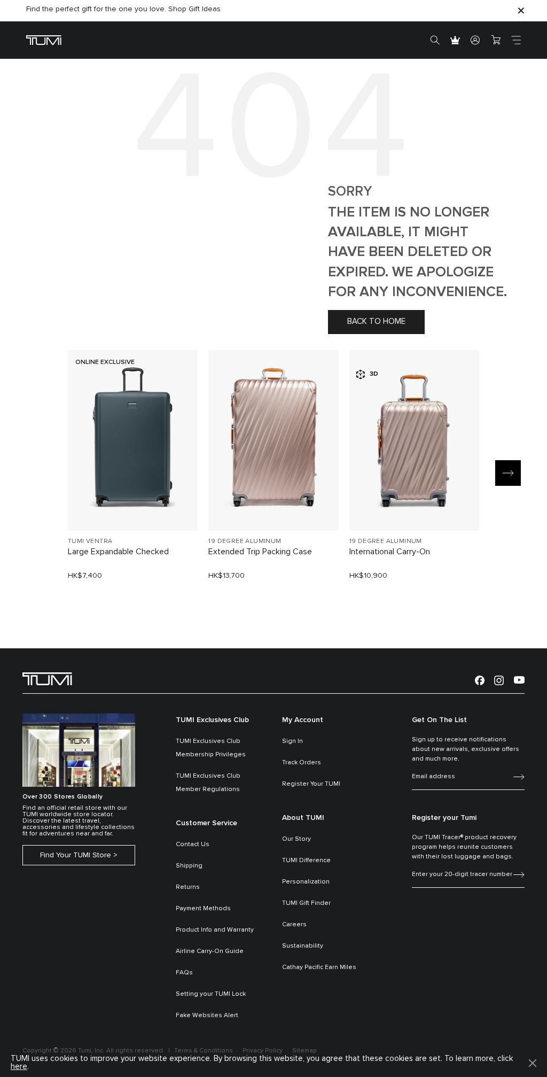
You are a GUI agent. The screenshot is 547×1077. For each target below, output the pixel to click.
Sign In (292, 741)
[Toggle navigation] (516, 40)
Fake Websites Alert (207, 1015)
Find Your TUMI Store (75, 855)
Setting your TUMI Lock (211, 994)
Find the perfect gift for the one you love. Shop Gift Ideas (123, 9)
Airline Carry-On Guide (210, 951)
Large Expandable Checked (118, 551)
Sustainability (302, 946)
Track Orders (301, 763)
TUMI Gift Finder (306, 903)
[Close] (520, 10)
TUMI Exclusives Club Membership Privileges (211, 748)
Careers (294, 924)
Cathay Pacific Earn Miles (319, 967)
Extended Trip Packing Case (260, 551)
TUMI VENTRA (90, 541)
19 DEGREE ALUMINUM (244, 541)
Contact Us (192, 844)
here (19, 1067)
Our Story (296, 839)
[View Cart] (496, 40)
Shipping (189, 866)
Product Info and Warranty (215, 930)
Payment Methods (203, 908)
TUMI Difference (306, 860)
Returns (188, 887)
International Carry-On (389, 551)
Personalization (306, 882)
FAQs (184, 973)
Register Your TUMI (311, 784)
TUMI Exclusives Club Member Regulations (208, 783)
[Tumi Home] (43, 40)
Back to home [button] (376, 321)
